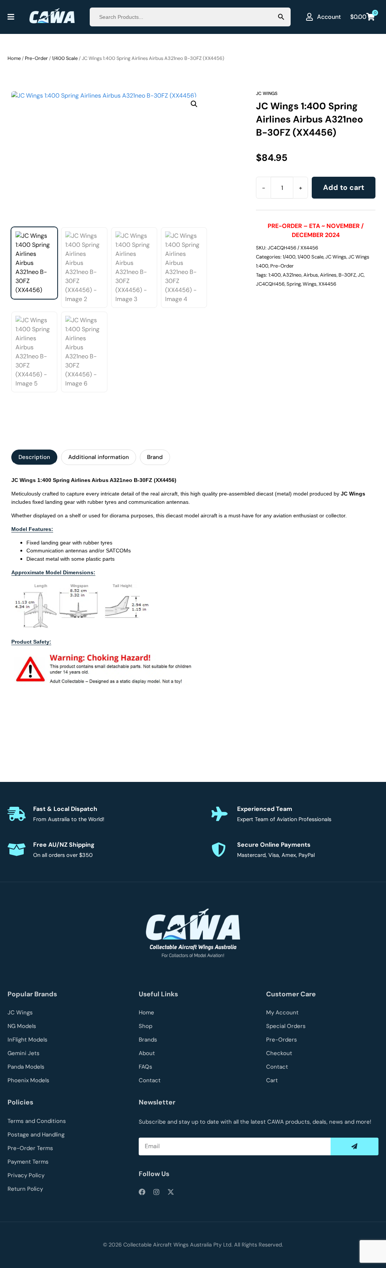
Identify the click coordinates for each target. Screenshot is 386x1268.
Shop (145, 1026)
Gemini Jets (24, 1053)
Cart (272, 1080)
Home (14, 58)
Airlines (328, 275)
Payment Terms (28, 1162)
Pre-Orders (281, 1039)
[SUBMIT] (354, 1146)
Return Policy (25, 1189)
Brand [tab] (155, 457)
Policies (20, 1102)
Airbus (310, 275)
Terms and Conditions (37, 1121)
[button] (194, 104)
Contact (150, 1080)
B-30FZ (347, 275)
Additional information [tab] (98, 457)
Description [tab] (34, 457)
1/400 (289, 257)
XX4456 (327, 284)
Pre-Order (36, 58)
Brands (148, 1039)
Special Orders (286, 1026)
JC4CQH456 (270, 284)
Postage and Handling (36, 1134)
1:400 (274, 275)
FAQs (145, 1067)
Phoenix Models (28, 1080)
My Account (282, 1012)
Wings (310, 284)
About (147, 1053)
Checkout (279, 1053)
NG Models (22, 1026)
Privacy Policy (26, 1175)
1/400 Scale (65, 58)
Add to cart (343, 187)
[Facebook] (142, 1191)
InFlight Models (27, 1039)
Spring (293, 284)
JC (361, 275)
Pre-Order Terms (30, 1148)
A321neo (292, 275)
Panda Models (26, 1067)
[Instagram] (156, 1191)
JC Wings (266, 93)
